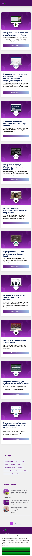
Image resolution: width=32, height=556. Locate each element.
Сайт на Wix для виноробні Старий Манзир (14, 341)
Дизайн (13, 464)
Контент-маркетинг (10, 467)
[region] (16, 545)
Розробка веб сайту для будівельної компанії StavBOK (16, 383)
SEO (17, 461)
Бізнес (6, 464)
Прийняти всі (16, 549)
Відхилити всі (16, 553)
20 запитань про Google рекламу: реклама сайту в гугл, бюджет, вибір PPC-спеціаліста (19, 509)
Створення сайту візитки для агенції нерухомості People (15, 34)
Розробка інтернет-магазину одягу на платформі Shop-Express (15, 297)
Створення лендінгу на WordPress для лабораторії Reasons (14, 123)
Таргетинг (7, 474)
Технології (15, 474)
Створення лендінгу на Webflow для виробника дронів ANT (13, 167)
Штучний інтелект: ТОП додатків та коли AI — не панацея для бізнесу (19, 501)
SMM (22, 461)
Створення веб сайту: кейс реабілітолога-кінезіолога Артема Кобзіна (14, 425)
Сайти (25, 470)
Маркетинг (20, 467)
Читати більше (15, 45)
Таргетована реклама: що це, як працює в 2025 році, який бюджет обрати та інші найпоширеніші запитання (19, 493)
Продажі (18, 470)
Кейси (19, 464)
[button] (29, 3)
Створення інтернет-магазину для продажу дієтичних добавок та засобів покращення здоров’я (15, 77)
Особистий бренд (9, 470)
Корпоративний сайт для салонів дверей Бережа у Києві (14, 254)
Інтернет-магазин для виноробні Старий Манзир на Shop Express (15, 210)
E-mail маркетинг (9, 461)
